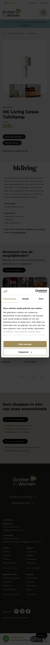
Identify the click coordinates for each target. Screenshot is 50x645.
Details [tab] (25, 299)
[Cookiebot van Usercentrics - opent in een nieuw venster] (35, 291)
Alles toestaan (25, 344)
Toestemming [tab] (9, 299)
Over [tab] (41, 299)
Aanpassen (23, 352)
